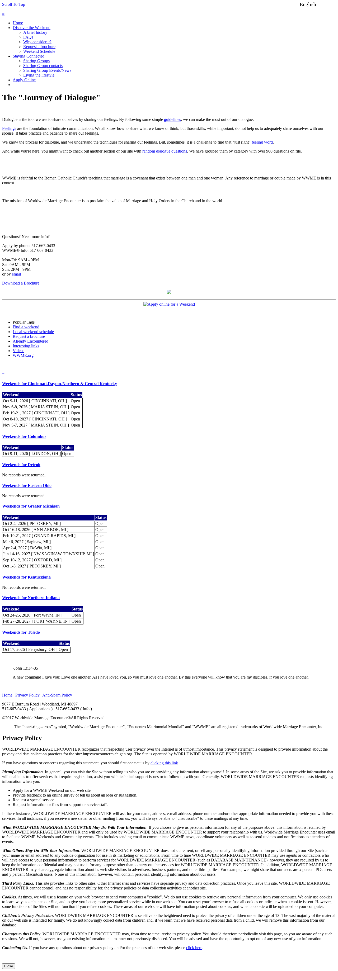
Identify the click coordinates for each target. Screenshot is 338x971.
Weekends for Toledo (21, 632)
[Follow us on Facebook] (169, 292)
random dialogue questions (164, 151)
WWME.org (23, 355)
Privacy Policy (27, 695)
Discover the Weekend (31, 27)
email (16, 274)
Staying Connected (28, 56)
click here (194, 947)
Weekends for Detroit (21, 464)
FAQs (28, 37)
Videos (18, 350)
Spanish (328, 4)
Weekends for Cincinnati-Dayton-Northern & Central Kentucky (59, 383)
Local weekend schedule (33, 331)
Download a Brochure (20, 283)
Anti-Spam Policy (57, 695)
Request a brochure (39, 46)
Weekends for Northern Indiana (31, 597)
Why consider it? (37, 42)
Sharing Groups (36, 61)
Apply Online (24, 80)
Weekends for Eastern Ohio (26, 485)
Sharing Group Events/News (47, 70)
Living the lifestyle (38, 75)
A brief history (35, 32)
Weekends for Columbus (24, 436)
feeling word (262, 142)
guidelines (172, 119)
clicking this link (164, 763)
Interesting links (26, 346)
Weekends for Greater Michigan (31, 506)
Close (8, 966)
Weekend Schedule (39, 51)
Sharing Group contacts (43, 65)
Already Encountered (30, 341)
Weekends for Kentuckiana (26, 577)
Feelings (9, 128)
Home (18, 23)
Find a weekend (26, 327)
